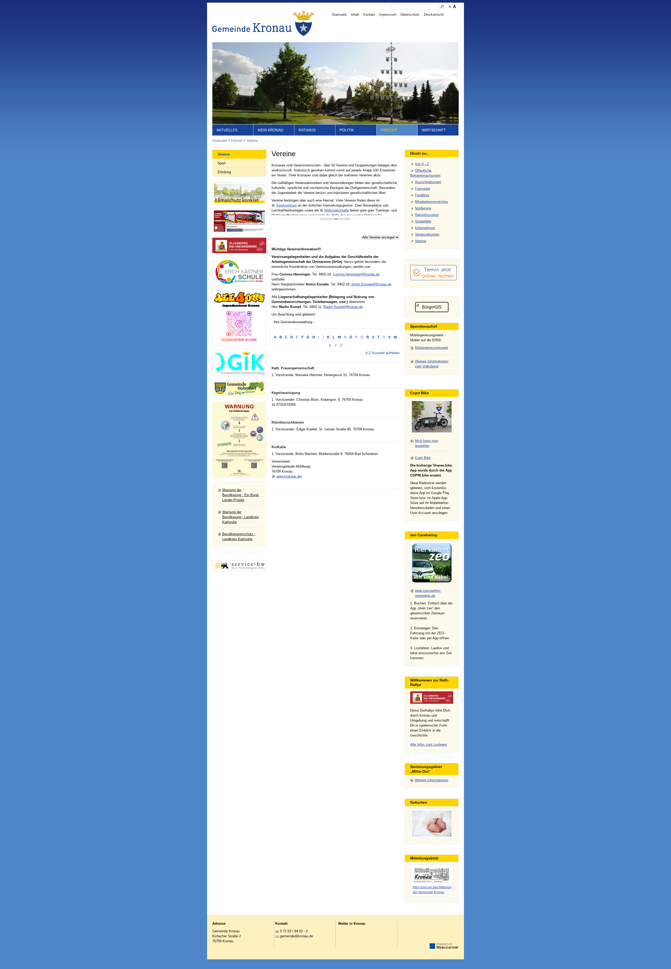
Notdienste (423, 208)
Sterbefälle (423, 221)
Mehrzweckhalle (336, 210)
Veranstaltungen (427, 234)
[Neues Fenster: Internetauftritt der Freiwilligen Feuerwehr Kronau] (239, 220)
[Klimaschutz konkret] (239, 193)
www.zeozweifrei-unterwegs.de (428, 593)
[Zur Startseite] (264, 23)
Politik (347, 130)
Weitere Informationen (431, 780)
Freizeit (389, 130)
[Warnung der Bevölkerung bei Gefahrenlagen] (239, 440)
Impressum (387, 15)
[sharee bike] (432, 416)
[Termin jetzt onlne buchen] (433, 279)
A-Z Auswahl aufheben (382, 353)
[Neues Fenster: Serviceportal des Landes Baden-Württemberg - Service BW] (239, 566)
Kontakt (369, 15)
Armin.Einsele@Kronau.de (371, 284)
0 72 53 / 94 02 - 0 (294, 931)
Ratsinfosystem (427, 215)
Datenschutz (410, 15)
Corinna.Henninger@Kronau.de (356, 274)
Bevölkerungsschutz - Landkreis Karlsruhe (238, 536)
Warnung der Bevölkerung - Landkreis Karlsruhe (240, 517)
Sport (222, 163)
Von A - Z (422, 164)
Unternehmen (425, 228)
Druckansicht (434, 15)
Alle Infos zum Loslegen (428, 744)
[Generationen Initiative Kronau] (239, 362)
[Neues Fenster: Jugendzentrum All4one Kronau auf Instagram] (239, 318)
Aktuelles (227, 130)
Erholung (224, 172)
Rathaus (307, 130)
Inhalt (355, 15)
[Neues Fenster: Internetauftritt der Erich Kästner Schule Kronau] (239, 271)
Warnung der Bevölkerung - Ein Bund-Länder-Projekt (240, 495)
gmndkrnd (295, 936)
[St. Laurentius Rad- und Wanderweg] (239, 245)
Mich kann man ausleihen (426, 443)
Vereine (252, 141)
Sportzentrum (286, 205)
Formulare (422, 189)
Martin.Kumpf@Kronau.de (343, 307)
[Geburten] (432, 823)
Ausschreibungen (428, 182)
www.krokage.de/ (289, 476)
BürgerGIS (432, 307)
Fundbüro (422, 195)
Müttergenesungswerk (431, 348)
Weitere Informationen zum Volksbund (431, 363)
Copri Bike (423, 458)
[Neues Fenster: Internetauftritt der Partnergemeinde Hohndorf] (239, 388)
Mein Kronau (270, 130)
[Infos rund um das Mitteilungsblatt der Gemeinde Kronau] (432, 874)
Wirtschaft (434, 130)
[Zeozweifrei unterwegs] (432, 562)
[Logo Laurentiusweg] (431, 697)
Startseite (339, 15)
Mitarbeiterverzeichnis (431, 202)
